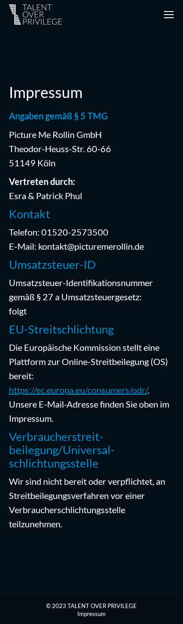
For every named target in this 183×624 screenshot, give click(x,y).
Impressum (91, 613)
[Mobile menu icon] (168, 14)
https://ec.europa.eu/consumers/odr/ (78, 390)
